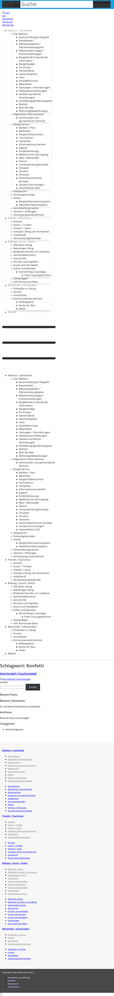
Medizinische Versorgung (33, 154)
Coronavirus (26, 137)
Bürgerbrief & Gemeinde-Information (33, 59)
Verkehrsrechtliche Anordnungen (30, 95)
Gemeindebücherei (24, 255)
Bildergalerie (26, 302)
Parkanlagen (20, 278)
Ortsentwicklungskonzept (33, 164)
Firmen (17, 292)
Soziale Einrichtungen (31, 184)
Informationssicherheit (32, 144)
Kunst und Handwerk (25, 265)
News (22, 308)
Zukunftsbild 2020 (29, 188)
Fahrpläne (25, 141)
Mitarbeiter (25, 84)
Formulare (25, 67)
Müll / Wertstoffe (29, 157)
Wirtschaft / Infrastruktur (22, 285)
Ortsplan (24, 168)
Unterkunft (19, 235)
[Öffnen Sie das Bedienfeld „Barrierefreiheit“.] (1, 994)
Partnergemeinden (24, 194)
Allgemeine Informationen (28, 114)
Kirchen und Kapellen (25, 261)
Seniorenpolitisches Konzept (30, 179)
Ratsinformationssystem (33, 204)
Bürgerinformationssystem (34, 201)
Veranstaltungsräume (26, 208)
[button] (29, 343)
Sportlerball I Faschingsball (18, 673)
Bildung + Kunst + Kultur (15, 863)
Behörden (24, 131)
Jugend (23, 147)
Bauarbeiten (26, 40)
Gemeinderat (26, 70)
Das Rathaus (20, 33)
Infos (22, 77)
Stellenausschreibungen (33, 90)
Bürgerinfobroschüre (31, 134)
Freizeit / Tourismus (19, 218)
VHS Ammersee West (25, 281)
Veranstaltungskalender (27, 238)
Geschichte (19, 258)
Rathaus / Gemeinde (20, 30)
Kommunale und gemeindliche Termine (32, 119)
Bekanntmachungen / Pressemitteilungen (31, 52)
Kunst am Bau (27, 305)
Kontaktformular (28, 80)
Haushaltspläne (28, 74)
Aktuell (12, 312)
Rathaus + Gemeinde (13, 750)
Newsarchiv (20, 191)
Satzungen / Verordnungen (34, 87)
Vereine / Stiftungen (25, 211)
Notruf (23, 161)
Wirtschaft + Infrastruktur (15, 928)
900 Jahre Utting (22, 245)
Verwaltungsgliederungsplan (35, 100)
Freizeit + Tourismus (12, 816)
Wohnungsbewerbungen (33, 111)
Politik (17, 198)
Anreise (17, 221)
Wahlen (23, 104)
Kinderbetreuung (29, 151)
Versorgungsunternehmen (28, 214)
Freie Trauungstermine (37, 275)
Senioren (24, 174)
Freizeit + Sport (22, 228)
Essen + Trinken (22, 224)
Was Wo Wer (26, 107)
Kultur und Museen (24, 268)
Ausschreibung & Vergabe (34, 37)
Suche (16, 5)
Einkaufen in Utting (24, 288)
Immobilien (20, 295)
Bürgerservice (21, 124)
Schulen (23, 171)
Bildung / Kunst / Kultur (21, 241)
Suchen (4, 682)
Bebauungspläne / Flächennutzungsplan (31, 45)
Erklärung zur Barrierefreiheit (21, 765)
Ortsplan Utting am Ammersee (31, 231)
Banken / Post (27, 127)
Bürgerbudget (27, 64)
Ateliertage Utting (23, 248)
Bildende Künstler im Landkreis (31, 251)
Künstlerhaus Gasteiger (32, 271)
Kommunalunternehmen (27, 298)
